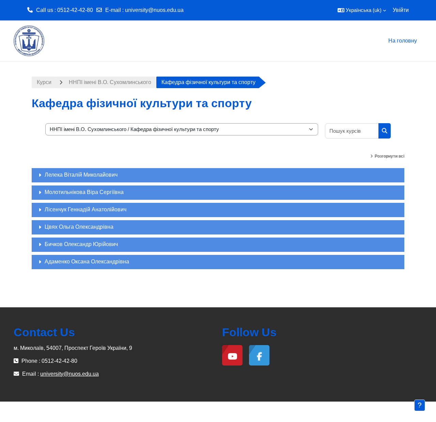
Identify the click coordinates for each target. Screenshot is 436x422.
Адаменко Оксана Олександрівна (87, 261)
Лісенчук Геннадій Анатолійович (85, 209)
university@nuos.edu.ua (154, 10)
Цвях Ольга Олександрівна (79, 227)
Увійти (401, 10)
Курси (44, 82)
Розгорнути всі (389, 156)
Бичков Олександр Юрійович (81, 244)
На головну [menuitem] (402, 41)
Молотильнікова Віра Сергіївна (84, 192)
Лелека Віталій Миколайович (81, 175)
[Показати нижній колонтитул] (419, 405)
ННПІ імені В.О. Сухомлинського (110, 82)
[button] (361, 10)
